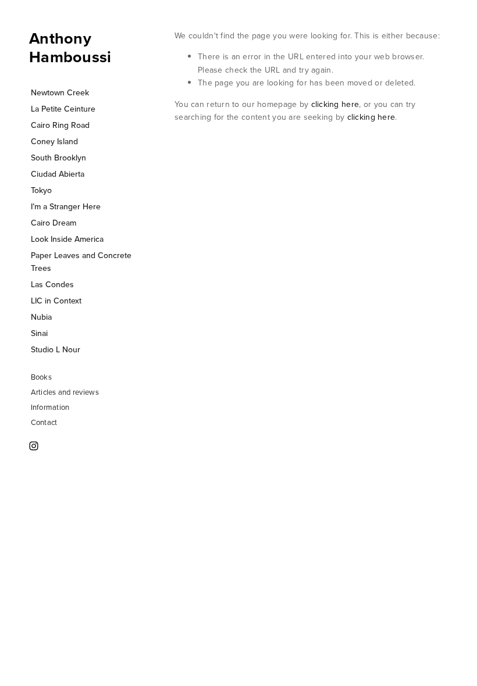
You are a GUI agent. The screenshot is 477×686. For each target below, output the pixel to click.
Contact (44, 422)
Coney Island (54, 141)
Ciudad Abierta (57, 174)
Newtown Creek (60, 92)
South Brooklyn (58, 157)
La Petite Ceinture (63, 109)
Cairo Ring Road (60, 125)
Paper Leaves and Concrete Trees (81, 261)
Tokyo (41, 190)
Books (41, 376)
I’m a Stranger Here (66, 206)
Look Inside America (67, 239)
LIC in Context (56, 300)
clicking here (335, 104)
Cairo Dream (53, 222)
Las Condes (52, 284)
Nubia (41, 317)
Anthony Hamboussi (70, 47)
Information (50, 407)
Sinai (39, 333)
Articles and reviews (65, 392)
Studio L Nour (55, 349)
